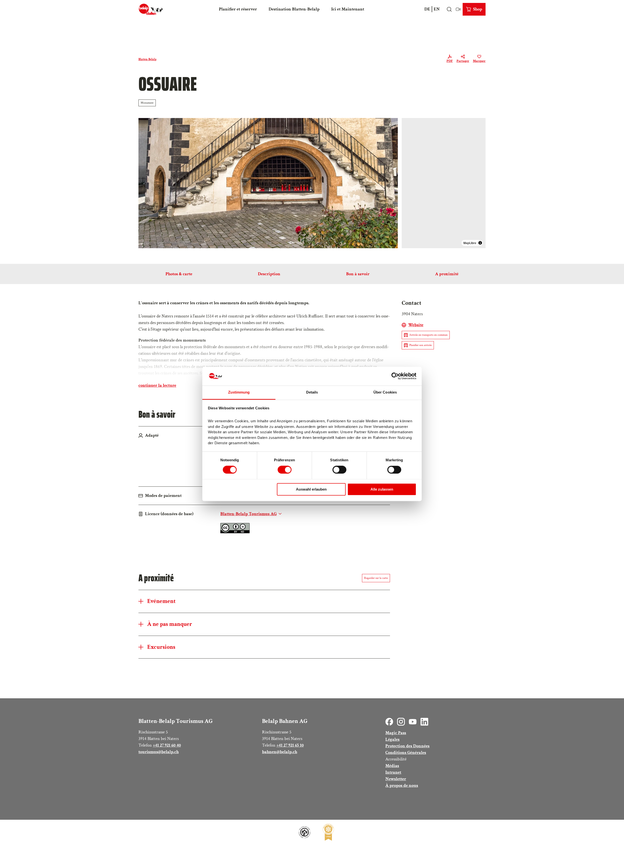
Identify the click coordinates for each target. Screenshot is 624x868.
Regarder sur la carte (376, 578)
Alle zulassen (381, 489)
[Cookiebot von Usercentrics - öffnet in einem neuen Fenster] (395, 376)
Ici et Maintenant (347, 9)
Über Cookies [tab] (385, 392)
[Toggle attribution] (480, 243)
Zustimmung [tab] (239, 392)
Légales (392, 739)
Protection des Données (407, 746)
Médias (392, 766)
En (437, 9)
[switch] (285, 470)
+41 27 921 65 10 (290, 745)
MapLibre (469, 243)
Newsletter (395, 779)
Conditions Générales (405, 752)
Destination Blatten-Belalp (294, 9)
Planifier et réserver (238, 9)
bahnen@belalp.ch (279, 752)
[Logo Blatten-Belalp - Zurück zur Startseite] (150, 9)
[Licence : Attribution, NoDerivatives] (235, 532)
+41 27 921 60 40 (167, 745)
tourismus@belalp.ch (158, 752)
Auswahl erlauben (311, 489)
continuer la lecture (157, 385)
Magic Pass (395, 733)
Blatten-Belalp (147, 59)
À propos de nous (401, 785)
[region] (444, 183)
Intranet (393, 772)
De (427, 9)
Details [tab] (312, 392)
